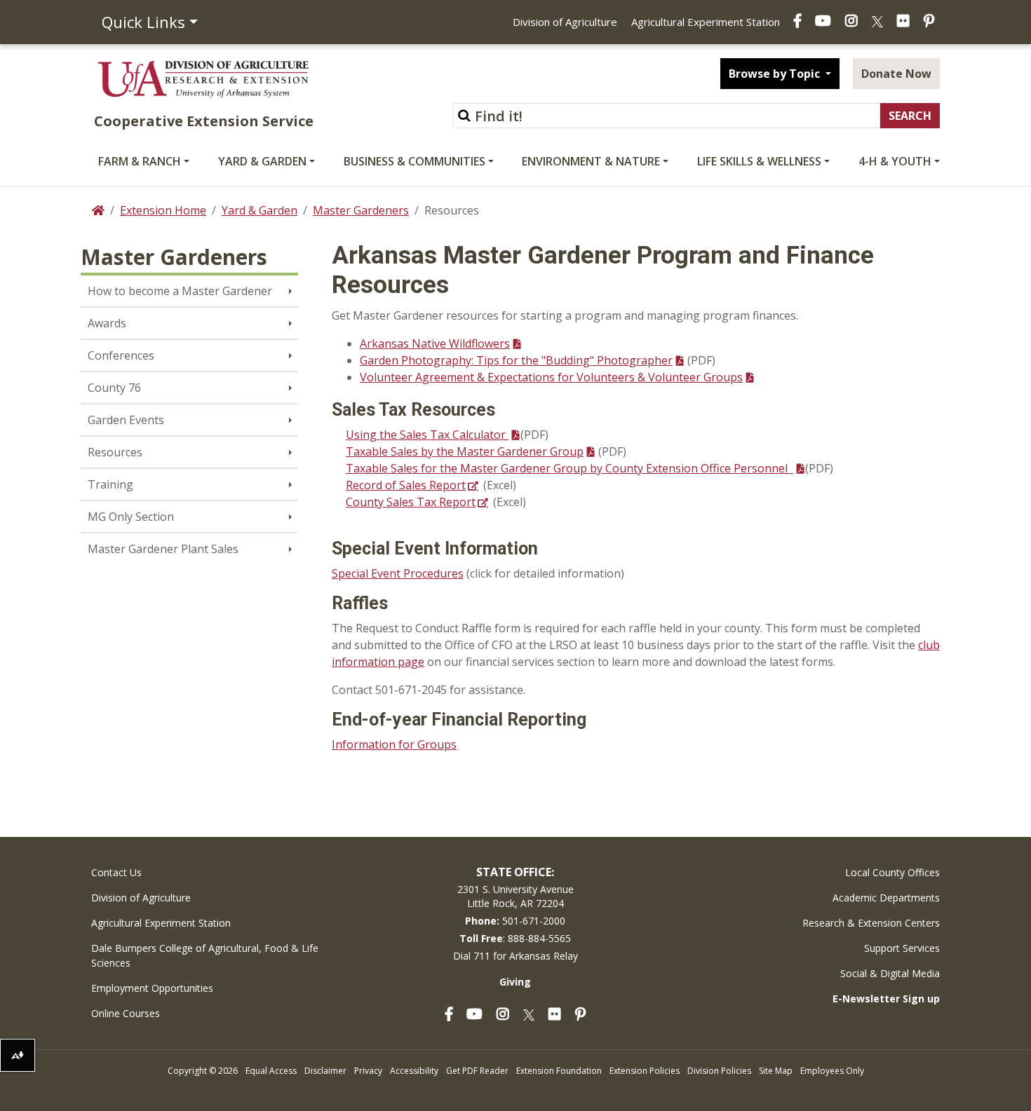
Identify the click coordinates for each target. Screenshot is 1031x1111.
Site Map (776, 1071)
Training (110, 484)
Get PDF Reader (477, 1071)
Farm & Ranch (139, 161)
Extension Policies (644, 1071)
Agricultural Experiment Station (705, 22)
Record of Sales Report (406, 485)
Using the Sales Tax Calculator (427, 434)
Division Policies (719, 1071)
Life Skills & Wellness (759, 161)
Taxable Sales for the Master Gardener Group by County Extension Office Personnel (569, 468)
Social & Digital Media (890, 973)
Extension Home (163, 210)
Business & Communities (414, 161)
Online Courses (125, 1013)
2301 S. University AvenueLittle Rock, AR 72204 (515, 896)
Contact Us (116, 872)
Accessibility (414, 1071)
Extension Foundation (559, 1071)
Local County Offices (892, 872)
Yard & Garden (262, 161)
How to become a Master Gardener (180, 291)
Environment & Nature (591, 161)
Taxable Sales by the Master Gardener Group (465, 451)
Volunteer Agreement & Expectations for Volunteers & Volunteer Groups (551, 377)
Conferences (121, 355)
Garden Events (126, 420)
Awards (107, 323)
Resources (115, 452)
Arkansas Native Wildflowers (435, 343)
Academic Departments (886, 897)
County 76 (114, 387)
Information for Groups (394, 744)
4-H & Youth (894, 161)
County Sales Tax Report (411, 502)
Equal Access (271, 1071)
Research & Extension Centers (871, 922)
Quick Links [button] (143, 21)
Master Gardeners (361, 210)
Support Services (902, 948)
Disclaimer (325, 1071)
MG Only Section (131, 516)
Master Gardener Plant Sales (163, 549)
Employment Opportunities (152, 988)
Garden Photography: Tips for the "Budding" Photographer (516, 360)
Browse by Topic (776, 73)
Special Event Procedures (398, 573)
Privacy (368, 1071)
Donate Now (896, 73)
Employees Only (832, 1071)
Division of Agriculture (565, 22)
